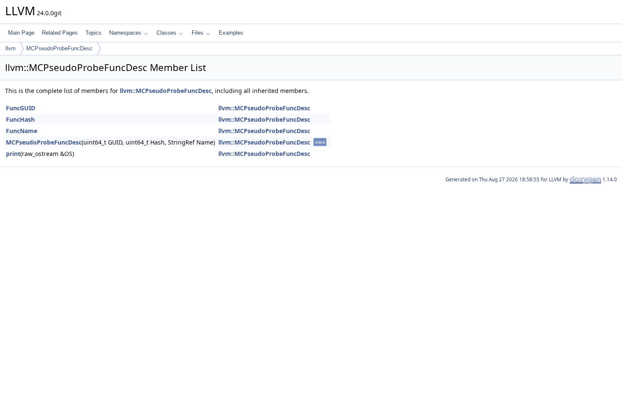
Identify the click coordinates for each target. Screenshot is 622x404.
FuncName (21, 131)
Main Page (21, 33)
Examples (231, 33)
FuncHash (20, 119)
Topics (93, 33)
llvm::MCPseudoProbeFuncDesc (166, 91)
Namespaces (125, 33)
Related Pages (60, 33)
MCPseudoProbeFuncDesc (59, 48)
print (13, 154)
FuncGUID (20, 108)
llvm (11, 48)
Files (198, 33)
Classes (166, 33)
